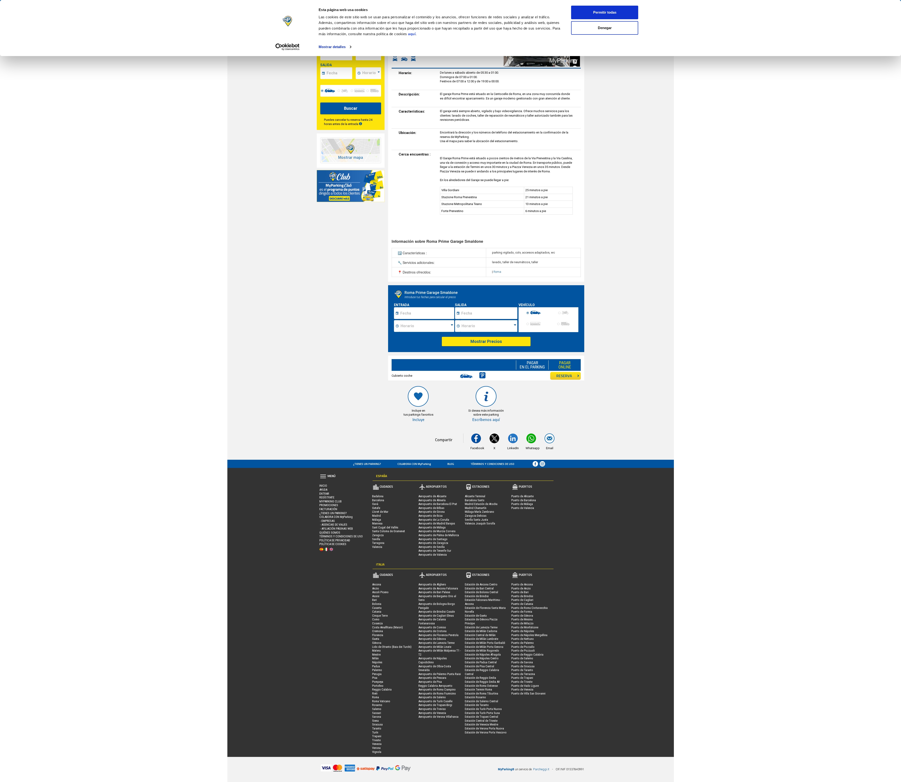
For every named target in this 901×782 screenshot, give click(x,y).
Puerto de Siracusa (522, 666)
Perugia (377, 674)
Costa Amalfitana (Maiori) (387, 627)
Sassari (376, 713)
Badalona (377, 496)
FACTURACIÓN (328, 509)
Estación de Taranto (477, 705)
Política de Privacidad (334, 540)
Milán (375, 658)
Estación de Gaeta (476, 615)
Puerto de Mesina (522, 619)
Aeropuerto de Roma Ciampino (437, 689)
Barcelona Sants (474, 500)
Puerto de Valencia (522, 508)
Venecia (377, 744)
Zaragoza (378, 535)
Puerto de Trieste (521, 681)
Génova (376, 643)
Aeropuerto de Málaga (432, 527)
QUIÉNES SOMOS (329, 532)
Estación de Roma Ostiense (481, 685)
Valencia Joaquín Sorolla (480, 523)
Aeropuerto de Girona (431, 511)
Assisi (375, 596)
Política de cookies (332, 544)
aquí (412, 34)
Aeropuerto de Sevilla (431, 547)
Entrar (324, 493)
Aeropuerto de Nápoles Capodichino (432, 660)
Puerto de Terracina (523, 674)
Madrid (376, 515)
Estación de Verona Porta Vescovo (486, 732)
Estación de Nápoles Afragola (483, 654)
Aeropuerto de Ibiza (430, 515)
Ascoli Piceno (380, 592)
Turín (375, 732)
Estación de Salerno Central (481, 701)
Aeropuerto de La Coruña (433, 519)
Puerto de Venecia (522, 689)
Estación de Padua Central (481, 662)
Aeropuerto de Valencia (432, 554)
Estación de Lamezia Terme (481, 627)
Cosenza (377, 623)
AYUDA (323, 489)
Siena (375, 720)
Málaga (376, 519)
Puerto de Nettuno (522, 639)
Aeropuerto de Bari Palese (434, 592)
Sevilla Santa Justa (476, 519)
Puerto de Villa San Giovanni (528, 693)
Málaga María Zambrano (479, 511)
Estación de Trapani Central (481, 716)
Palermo (377, 670)
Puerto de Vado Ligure (525, 685)
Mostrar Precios (486, 341)
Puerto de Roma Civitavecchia (529, 608)
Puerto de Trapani (522, 678)
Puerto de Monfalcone (524, 627)
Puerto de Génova (522, 615)
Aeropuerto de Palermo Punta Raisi (439, 674)
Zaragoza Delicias (475, 515)
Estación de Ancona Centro (481, 584)
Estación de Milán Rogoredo (482, 650)
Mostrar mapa (350, 157)
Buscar (350, 108)
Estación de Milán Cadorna (481, 631)
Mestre (376, 654)
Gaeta (375, 639)
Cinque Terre (380, 615)
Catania (376, 611)
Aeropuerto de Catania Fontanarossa (432, 621)
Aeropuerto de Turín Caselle (435, 701)
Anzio (375, 588)
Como (375, 619)
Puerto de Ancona (522, 584)
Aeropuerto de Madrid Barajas (436, 523)
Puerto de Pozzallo (522, 647)
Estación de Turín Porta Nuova (483, 709)
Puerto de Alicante (522, 496)
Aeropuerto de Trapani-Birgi (435, 705)
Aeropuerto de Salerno (432, 697)
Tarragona (378, 543)
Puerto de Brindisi (522, 596)
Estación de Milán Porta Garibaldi (485, 643)
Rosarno (377, 705)
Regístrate (326, 497)
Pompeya (377, 681)
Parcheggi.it (541, 769)
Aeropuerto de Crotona (432, 631)
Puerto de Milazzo (522, 623)
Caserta (377, 608)
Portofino (377, 685)
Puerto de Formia (521, 611)
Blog (450, 464)
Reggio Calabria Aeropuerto (435, 685)
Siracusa (377, 724)
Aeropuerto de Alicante (432, 496)
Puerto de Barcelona (523, 500)
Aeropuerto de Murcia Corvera (436, 531)
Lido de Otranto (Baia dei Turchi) (392, 647)
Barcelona (378, 500)
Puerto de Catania (522, 604)
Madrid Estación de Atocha (481, 504)
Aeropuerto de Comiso (432, 627)
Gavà (375, 504)
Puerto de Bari (520, 592)
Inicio (323, 485)
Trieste (376, 740)
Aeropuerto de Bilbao (431, 508)
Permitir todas (604, 12)
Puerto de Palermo (522, 643)
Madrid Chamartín (475, 508)
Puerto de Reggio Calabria (527, 654)
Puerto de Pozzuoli (523, 650)
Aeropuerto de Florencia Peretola (438, 635)
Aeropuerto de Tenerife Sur (434, 550)
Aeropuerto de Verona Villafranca (438, 716)
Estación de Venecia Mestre (481, 724)
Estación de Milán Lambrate (481, 639)
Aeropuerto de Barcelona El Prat (437, 504)
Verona (376, 748)
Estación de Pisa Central (479, 666)
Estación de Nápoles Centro (482, 658)
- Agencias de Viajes (333, 524)
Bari (374, 600)
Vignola (376, 752)
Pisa (374, 678)
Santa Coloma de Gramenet (388, 531)
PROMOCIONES (328, 505)
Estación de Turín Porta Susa (482, 713)
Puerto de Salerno (522, 658)
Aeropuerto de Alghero (432, 584)
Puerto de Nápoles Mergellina (529, 635)
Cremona (377, 631)
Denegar (605, 28)
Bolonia (376, 604)
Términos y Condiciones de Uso (492, 464)
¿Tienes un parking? (367, 464)
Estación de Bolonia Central (481, 592)
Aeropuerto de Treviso (432, 709)
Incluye (418, 420)
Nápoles (377, 662)
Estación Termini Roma (478, 689)
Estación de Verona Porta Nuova (484, 728)
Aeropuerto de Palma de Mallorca (438, 535)
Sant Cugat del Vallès (385, 527)
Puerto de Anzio (521, 588)
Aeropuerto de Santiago (432, 539)
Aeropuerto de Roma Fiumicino (437, 693)
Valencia (377, 547)
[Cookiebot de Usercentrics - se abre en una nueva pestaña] (287, 46)
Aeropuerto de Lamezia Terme (436, 643)
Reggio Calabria (382, 689)
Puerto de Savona (522, 662)
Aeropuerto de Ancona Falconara (438, 588)
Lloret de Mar (380, 511)
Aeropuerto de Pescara (432, 678)
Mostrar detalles (332, 47)
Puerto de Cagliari (522, 600)
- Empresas (327, 521)
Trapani (376, 736)
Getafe (376, 508)
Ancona (376, 584)
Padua (376, 666)
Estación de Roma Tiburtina (481, 693)
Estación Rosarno (475, 697)
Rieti (375, 693)
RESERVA (564, 376)
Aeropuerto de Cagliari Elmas (436, 615)
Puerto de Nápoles (522, 631)
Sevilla (376, 539)
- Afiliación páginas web (336, 528)
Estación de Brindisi (477, 596)
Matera (376, 650)
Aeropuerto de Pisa (430, 681)
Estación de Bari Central (479, 588)
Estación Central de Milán (480, 635)
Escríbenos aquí (486, 420)
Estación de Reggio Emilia (480, 678)
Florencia (377, 635)
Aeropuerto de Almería (432, 500)
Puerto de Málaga (522, 504)
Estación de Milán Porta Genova (484, 647)
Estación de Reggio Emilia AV (482, 681)
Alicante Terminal (475, 496)
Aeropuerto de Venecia (432, 713)
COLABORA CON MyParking (414, 464)
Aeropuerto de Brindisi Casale (436, 611)
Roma (497, 271)
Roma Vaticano (381, 701)
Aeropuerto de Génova (432, 639)
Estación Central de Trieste (481, 720)
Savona (376, 716)
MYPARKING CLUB (330, 501)
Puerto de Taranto (522, 670)
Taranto (376, 728)
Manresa (377, 523)
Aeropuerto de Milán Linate (434, 647)
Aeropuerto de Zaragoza (433, 543)
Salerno (376, 709)
